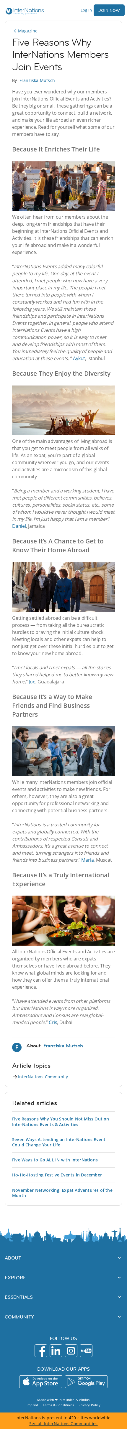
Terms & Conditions (58, 1405)
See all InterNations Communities (63, 1423)
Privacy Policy (89, 1405)
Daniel (19, 526)
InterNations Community (43, 1076)
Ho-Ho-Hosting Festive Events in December (57, 1175)
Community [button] (19, 1317)
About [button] (13, 1258)
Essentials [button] (19, 1297)
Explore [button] (15, 1277)
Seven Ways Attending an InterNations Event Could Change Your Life (58, 1142)
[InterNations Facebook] (41, 1350)
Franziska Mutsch (37, 80)
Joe (32, 681)
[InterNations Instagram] (71, 1350)
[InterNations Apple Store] (40, 1381)
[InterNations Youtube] (86, 1350)
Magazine (28, 31)
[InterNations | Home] (23, 12)
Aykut (79, 358)
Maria (87, 860)
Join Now (109, 10)
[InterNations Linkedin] (56, 1350)
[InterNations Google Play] (86, 1381)
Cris (53, 1022)
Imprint (32, 1405)
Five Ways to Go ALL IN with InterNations (55, 1160)
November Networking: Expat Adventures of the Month (62, 1192)
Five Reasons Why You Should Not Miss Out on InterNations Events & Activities (60, 1121)
